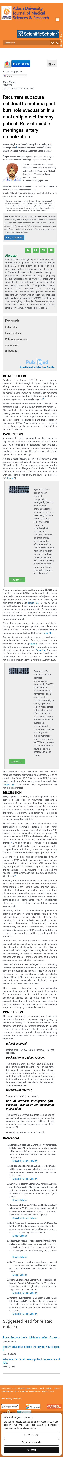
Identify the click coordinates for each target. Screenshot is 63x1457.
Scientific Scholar (19, 1392)
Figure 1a (33, 603)
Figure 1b (46, 633)
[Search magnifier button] (57, 42)
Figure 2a (40, 650)
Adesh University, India (45, 1392)
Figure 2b (9, 784)
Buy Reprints (22, 63)
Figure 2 (33, 643)
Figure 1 (11, 478)
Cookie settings (31, 1434)
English (9, 76)
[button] (57, 19)
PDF (53, 64)
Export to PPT (17, 580)
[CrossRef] (17, 1161)
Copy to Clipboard (14, 237)
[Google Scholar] (29, 1161)
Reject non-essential (31, 1442)
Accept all (31, 1450)
